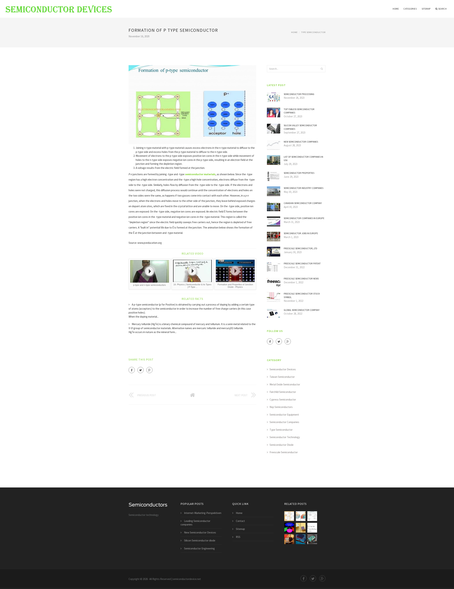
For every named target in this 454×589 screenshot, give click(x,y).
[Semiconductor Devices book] (301, 516)
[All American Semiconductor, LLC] (289, 539)
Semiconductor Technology (285, 437)
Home (396, 8)
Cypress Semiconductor (283, 399)
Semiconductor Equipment (284, 414)
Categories (410, 8)
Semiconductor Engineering (199, 548)
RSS (238, 537)
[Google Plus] (149, 370)
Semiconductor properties (299, 172)
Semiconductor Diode (282, 444)
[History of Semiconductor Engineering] (301, 528)
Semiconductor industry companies (303, 188)
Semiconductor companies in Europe (304, 218)
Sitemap (426, 8)
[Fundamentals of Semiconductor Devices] (289, 528)
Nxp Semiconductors (281, 407)
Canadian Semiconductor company (303, 203)
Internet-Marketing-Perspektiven (202, 513)
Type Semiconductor (313, 32)
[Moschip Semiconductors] (312, 539)
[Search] (321, 68)
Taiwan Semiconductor (282, 376)
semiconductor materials (200, 174)
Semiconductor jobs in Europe (301, 233)
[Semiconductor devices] (58, 6)
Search (442, 8)
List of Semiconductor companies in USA (303, 158)
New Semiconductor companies (301, 141)
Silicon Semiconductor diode (199, 540)
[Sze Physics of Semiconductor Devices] (312, 516)
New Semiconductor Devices (200, 532)
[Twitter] (140, 370)
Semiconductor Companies (284, 422)
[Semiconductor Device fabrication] (301, 539)
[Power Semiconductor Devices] (289, 516)
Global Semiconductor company (302, 310)
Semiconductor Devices (283, 369)
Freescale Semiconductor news (301, 278)
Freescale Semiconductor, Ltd (300, 248)
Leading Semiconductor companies (195, 522)
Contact (240, 521)
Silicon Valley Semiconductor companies (300, 127)
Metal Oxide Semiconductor (285, 384)
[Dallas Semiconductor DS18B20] (312, 528)
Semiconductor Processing (299, 94)
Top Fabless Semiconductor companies (299, 111)
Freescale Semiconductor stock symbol (302, 295)
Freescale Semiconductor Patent (302, 263)
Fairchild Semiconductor (283, 392)
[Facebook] (132, 370)
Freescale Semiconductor (284, 452)
